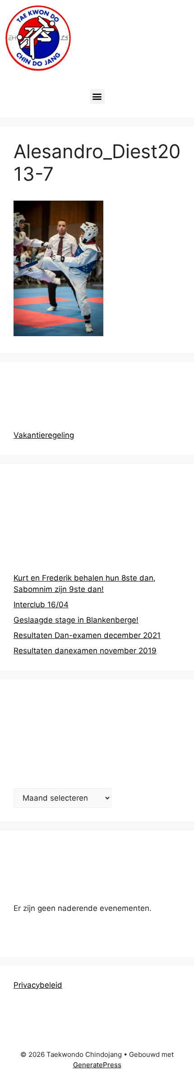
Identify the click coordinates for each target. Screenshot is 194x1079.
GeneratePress (97, 1064)
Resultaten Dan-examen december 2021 (87, 635)
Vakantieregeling (44, 435)
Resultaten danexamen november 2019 (85, 650)
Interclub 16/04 (41, 604)
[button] (97, 96)
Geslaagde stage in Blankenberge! (76, 619)
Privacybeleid (38, 985)
